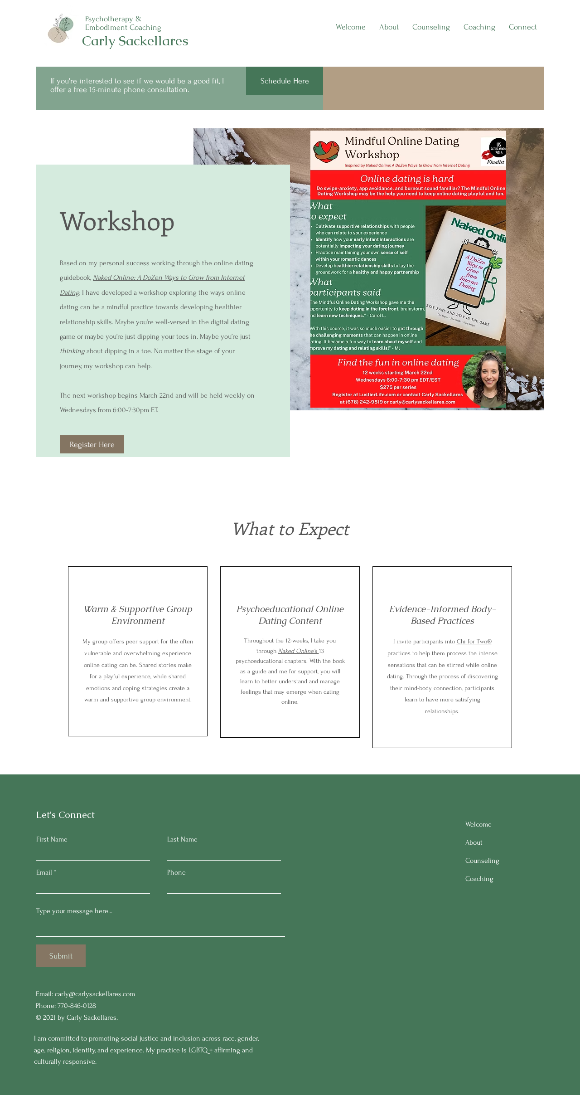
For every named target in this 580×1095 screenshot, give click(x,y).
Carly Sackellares (135, 40)
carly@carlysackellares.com (95, 994)
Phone (176, 872)
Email (44, 872)
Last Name (182, 839)
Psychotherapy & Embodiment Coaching (123, 23)
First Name (52, 839)
